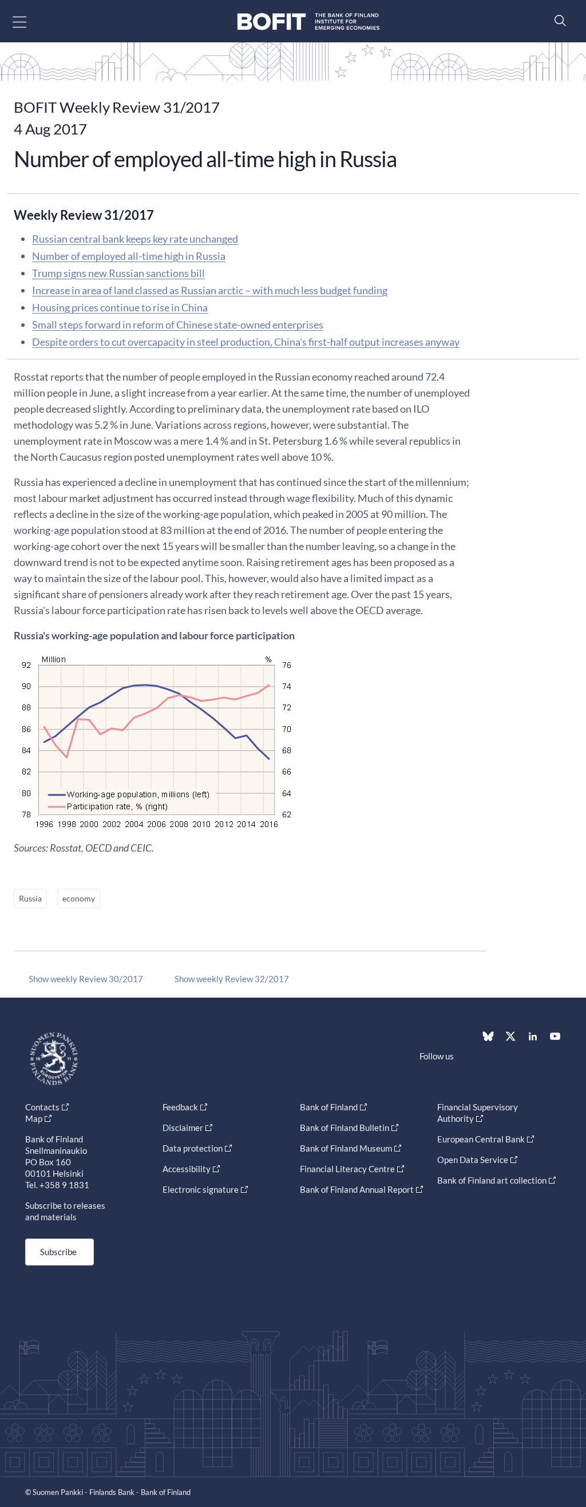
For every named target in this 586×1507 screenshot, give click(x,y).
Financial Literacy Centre (347, 1169)
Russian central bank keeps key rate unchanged (135, 238)
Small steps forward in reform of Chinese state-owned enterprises (177, 324)
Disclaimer (183, 1127)
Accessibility (187, 1169)
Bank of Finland (329, 1107)
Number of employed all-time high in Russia (128, 256)
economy (78, 898)
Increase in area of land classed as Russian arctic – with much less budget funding (209, 290)
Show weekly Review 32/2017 (232, 979)
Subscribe (58, 1252)
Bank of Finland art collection (492, 1180)
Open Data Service (472, 1159)
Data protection (193, 1148)
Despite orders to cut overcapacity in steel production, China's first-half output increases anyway (246, 341)
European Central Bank (481, 1139)
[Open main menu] (29, 21)
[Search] (557, 20)
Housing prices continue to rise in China (120, 307)
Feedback (180, 1107)
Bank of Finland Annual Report (357, 1189)
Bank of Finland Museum (346, 1148)
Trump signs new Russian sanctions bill (118, 273)
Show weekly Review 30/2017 (86, 979)
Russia (30, 898)
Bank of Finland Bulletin (344, 1127)
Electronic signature (201, 1189)
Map (33, 1118)
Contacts (42, 1107)
